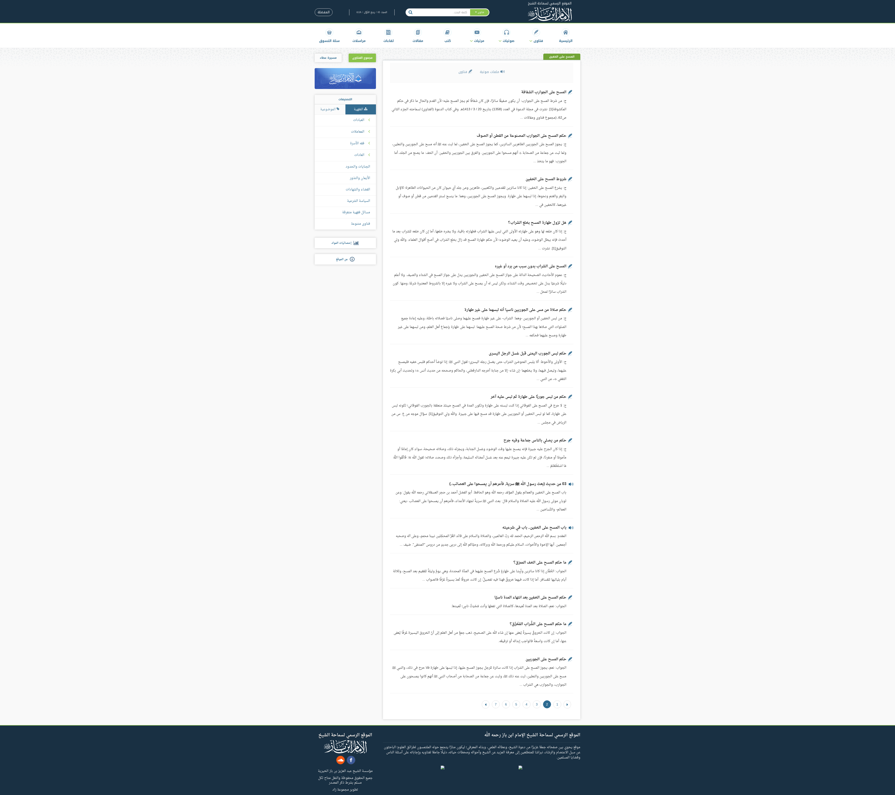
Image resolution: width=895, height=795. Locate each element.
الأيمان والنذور (360, 178)
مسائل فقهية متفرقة (356, 212)
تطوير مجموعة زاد (345, 789)
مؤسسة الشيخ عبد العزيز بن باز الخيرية (345, 771)
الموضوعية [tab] (328, 109)
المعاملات (357, 132)
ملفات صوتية (490, 72)
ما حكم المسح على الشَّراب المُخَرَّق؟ (538, 624)
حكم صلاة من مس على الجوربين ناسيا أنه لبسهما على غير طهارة (515, 309)
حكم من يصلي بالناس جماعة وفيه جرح (534, 440)
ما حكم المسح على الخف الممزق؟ (539, 562)
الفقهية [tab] (359, 109)
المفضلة (324, 12)
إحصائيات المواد (342, 243)
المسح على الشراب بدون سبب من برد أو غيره (530, 266)
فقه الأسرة (357, 143)
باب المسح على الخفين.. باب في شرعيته (534, 527)
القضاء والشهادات (358, 189)
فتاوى (463, 72)
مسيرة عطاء (328, 57)
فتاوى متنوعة (360, 224)
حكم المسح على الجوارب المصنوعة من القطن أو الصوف (521, 135)
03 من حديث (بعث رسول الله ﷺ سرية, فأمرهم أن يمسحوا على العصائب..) (507, 484)
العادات (359, 155)
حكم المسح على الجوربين (546, 659)
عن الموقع (343, 259)
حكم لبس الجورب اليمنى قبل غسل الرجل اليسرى (527, 353)
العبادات (358, 120)
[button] (536, 35)
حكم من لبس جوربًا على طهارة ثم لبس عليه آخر (528, 396)
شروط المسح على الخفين (546, 179)
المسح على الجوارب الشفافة (543, 92)
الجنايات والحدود (358, 167)
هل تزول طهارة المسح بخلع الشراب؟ (537, 222)
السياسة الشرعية (358, 201)
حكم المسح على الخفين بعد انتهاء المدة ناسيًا (530, 597)
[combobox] (442, 12)
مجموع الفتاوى (362, 57)
